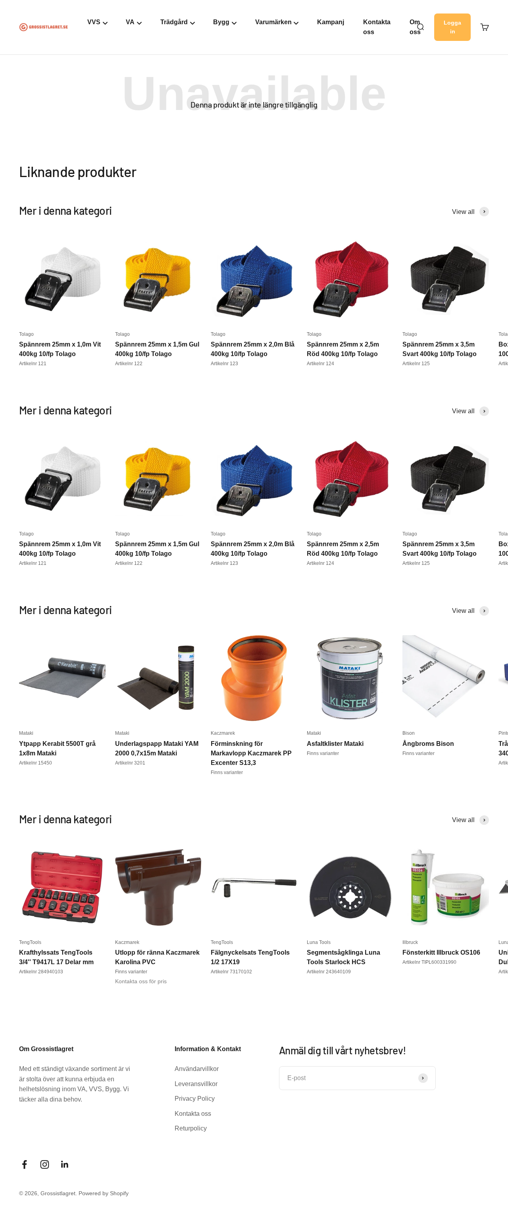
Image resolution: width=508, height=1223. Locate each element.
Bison (408, 733)
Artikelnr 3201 (130, 763)
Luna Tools (319, 942)
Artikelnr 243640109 (329, 972)
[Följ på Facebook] (24, 1164)
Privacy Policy (195, 1098)
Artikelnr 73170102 (231, 972)
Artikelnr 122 (128, 363)
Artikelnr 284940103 (41, 972)
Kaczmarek (223, 733)
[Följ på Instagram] (44, 1164)
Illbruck (410, 942)
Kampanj (330, 22)
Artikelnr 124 (320, 363)
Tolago (26, 334)
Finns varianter (227, 772)
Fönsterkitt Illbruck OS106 (441, 952)
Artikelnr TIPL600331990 (429, 962)
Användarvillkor (197, 1068)
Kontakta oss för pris (141, 981)
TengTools (30, 942)
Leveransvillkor (196, 1083)
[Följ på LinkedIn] (65, 1164)
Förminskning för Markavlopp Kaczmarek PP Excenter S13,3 (251, 753)
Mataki (26, 733)
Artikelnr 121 (32, 363)
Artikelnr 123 (224, 363)
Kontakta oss (377, 27)
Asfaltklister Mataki (335, 743)
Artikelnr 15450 (35, 763)
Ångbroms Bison (428, 743)
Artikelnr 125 (416, 363)
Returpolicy (191, 1128)
